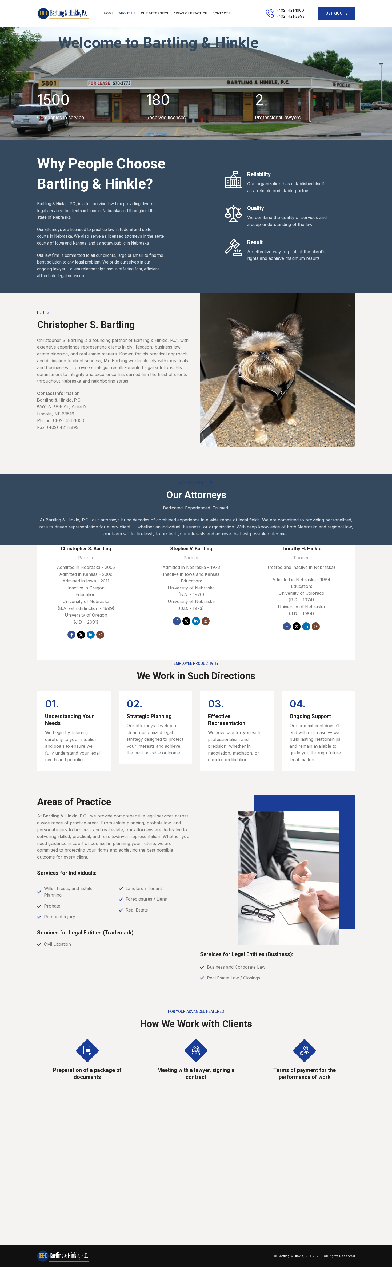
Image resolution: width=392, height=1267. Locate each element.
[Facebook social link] (71, 635)
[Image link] (63, 1255)
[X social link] (81, 635)
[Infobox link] (285, 13)
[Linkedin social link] (91, 635)
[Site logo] (63, 12)
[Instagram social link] (100, 635)
